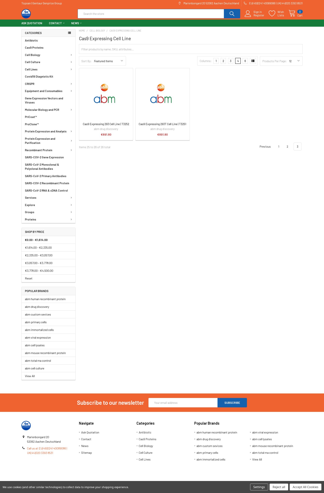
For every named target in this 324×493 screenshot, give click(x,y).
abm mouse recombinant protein (45, 353)
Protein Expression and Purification (40, 141)
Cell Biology (32, 55)
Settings (259, 487)
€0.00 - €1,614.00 (36, 240)
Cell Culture (32, 62)
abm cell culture (34, 368)
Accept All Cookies (305, 487)
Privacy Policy (267, 479)
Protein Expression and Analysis (46, 131)
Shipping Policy (126, 479)
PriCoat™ (31, 117)
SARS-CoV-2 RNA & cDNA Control (46, 190)
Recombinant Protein (38, 150)
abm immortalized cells (39, 329)
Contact (55, 23)
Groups (29, 212)
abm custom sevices (38, 314)
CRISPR (29, 83)
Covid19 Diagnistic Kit (39, 76)
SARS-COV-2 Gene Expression (44, 157)
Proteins (30, 219)
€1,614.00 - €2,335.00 (38, 247)
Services (30, 197)
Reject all (279, 487)
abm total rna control (38, 360)
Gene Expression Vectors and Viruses (44, 100)
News (75, 23)
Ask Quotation (31, 23)
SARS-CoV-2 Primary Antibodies (45, 176)
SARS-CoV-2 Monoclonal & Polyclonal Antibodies (42, 167)
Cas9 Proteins (34, 47)
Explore (30, 205)
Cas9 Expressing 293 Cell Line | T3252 (106, 124)
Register (259, 15)
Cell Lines (31, 69)
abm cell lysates (35, 345)
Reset (28, 278)
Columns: (206, 61)
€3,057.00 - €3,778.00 (38, 263)
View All (30, 376)
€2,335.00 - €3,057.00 (38, 255)
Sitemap (86, 452)
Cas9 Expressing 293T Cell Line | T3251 (162, 124)
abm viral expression (38, 337)
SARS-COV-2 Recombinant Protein (47, 183)
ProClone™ (32, 124)
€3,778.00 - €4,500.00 (39, 270)
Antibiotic (31, 40)
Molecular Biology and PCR (42, 109)
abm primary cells (36, 322)
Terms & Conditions (56, 479)
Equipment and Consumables (43, 91)
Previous (265, 146)
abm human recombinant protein (45, 299)
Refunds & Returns (197, 479)
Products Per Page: (274, 61)
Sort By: (86, 61)
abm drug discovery (37, 306)
